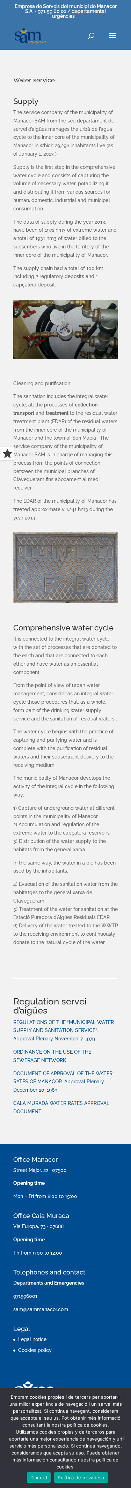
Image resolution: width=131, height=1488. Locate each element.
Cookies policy (35, 1350)
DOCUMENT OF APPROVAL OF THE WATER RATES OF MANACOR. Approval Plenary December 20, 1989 (62, 1082)
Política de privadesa (81, 1477)
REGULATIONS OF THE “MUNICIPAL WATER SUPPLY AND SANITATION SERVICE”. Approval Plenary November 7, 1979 (63, 1030)
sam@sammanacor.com (40, 1309)
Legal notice (32, 1339)
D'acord (39, 1477)
